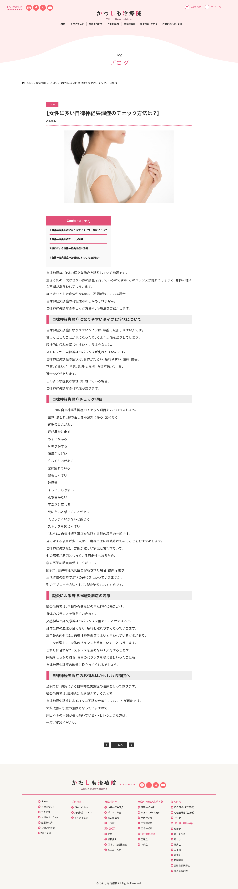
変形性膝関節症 (182, 865)
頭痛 (110, 834)
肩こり (177, 839)
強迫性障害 (113, 817)
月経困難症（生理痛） (184, 812)
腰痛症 (177, 844)
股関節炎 (178, 860)
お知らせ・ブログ (49, 817)
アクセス (216, 7)
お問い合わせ (48, 827)
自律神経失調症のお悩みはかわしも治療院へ (75, 257)
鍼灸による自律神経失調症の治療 (69, 248)
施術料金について (83, 812)
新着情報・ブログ (148, 24)
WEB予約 (196, 7)
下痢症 (144, 844)
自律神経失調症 (116, 807)
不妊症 (177, 817)
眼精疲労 (112, 839)
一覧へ (119, 745)
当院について (48, 806)
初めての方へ (81, 807)
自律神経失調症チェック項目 (66, 239)
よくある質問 (81, 817)
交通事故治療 (181, 870)
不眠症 (111, 823)
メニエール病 (114, 849)
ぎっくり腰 (179, 834)
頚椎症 (177, 828)
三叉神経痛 (146, 823)
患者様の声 (129, 24)
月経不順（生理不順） (184, 807)
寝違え (177, 855)
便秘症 (144, 839)
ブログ (52, 104)
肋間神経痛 (146, 817)
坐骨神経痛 (146, 828)
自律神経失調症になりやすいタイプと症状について (78, 230)
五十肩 (177, 849)
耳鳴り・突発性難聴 (117, 844)
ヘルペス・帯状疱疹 (150, 812)
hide (86, 221)
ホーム (44, 801)
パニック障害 (114, 812)
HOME (62, 24)
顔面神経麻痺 (147, 807)
